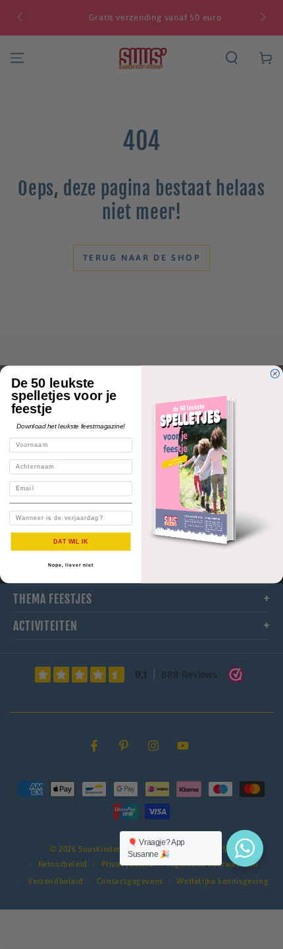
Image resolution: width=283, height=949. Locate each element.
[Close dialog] (274, 373)
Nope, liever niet (70, 565)
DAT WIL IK (70, 541)
